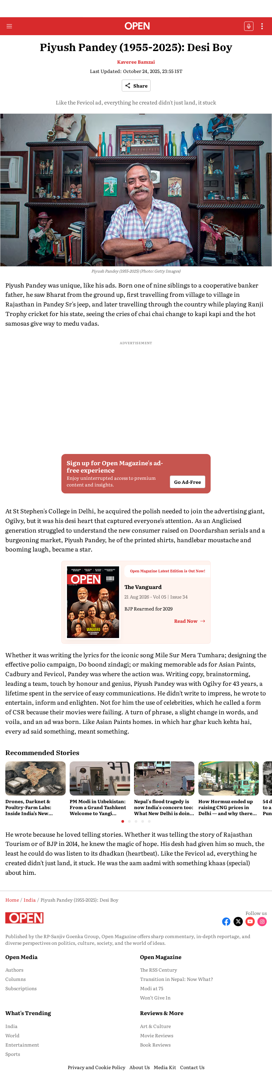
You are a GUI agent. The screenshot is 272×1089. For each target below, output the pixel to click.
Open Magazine (160, 957)
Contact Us (192, 1067)
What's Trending (28, 1013)
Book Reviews (155, 1044)
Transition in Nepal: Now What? (176, 979)
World (12, 1035)
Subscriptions (20, 988)
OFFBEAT (248, 26)
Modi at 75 (151, 988)
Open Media (21, 957)
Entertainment (22, 1044)
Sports (12, 1054)
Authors (14, 969)
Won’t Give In (155, 997)
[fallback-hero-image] (35, 778)
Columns (15, 979)
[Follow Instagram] (262, 921)
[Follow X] (238, 921)
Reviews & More (161, 1013)
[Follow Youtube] (250, 921)
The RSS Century (158, 969)
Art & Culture (155, 1026)
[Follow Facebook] (226, 921)
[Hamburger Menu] (9, 26)
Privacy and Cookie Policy (96, 1067)
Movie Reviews (156, 1035)
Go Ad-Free (187, 481)
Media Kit (165, 1067)
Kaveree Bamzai (136, 61)
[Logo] (136, 26)
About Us (139, 1067)
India (11, 1026)
